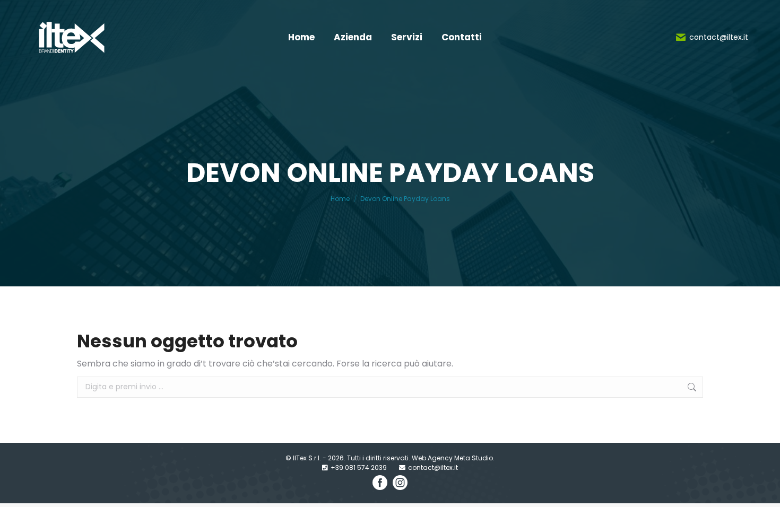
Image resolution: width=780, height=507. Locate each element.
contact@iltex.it (718, 37)
